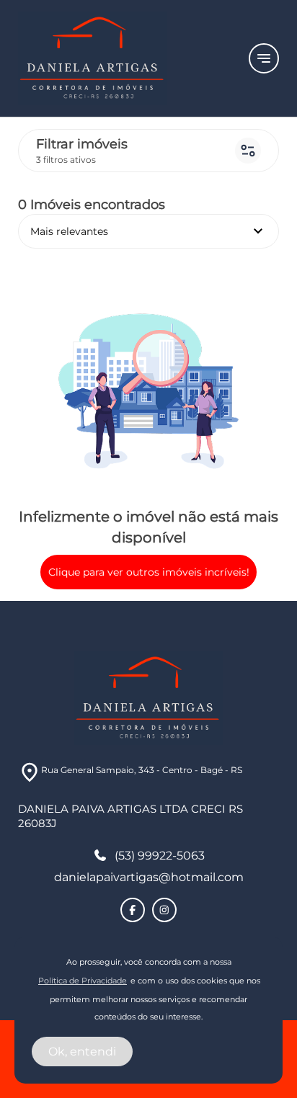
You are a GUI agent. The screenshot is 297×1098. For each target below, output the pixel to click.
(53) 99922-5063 (160, 855)
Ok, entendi (82, 1051)
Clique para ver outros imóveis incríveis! (148, 572)
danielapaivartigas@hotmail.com (149, 877)
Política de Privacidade (82, 981)
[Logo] (124, 58)
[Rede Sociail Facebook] (132, 910)
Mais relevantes (148, 231)
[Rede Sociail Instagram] (164, 910)
